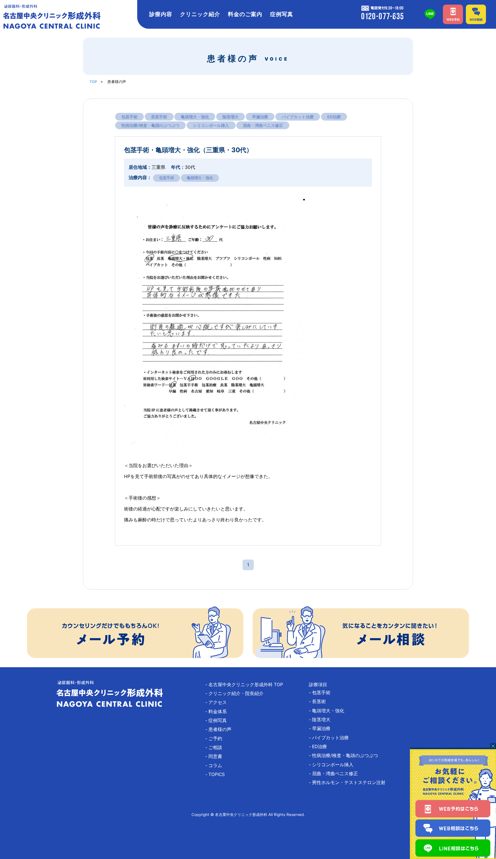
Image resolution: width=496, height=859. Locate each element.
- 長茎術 (319, 701)
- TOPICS (217, 774)
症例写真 (281, 14)
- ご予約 (216, 738)
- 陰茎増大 (321, 719)
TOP (93, 82)
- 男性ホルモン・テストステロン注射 (349, 782)
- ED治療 (320, 746)
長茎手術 (159, 116)
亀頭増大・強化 (195, 116)
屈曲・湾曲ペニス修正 (263, 125)
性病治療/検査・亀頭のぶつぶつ (150, 125)
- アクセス (218, 702)
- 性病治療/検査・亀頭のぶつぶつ (345, 755)
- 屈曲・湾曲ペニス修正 (335, 773)
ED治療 (334, 116)
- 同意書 (216, 756)
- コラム (216, 765)
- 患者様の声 (220, 729)
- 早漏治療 (321, 728)
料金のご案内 (245, 14)
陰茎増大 (230, 116)
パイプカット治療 (298, 116)
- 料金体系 (218, 711)
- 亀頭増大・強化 (328, 710)
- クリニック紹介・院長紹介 (237, 693)
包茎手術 (129, 116)
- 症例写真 (218, 720)
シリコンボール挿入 (211, 125)
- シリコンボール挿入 (333, 764)
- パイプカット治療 (331, 737)
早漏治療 (260, 116)
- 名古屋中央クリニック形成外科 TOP (246, 684)
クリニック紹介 (200, 14)
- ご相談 (216, 747)
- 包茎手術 (321, 692)
